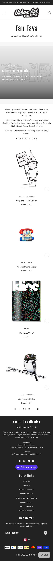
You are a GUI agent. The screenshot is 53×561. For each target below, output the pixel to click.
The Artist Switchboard (26, 498)
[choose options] (47, 189)
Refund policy (26, 494)
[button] (33, 409)
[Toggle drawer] (3, 13)
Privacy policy (26, 506)
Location (27, 481)
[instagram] (24, 460)
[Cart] (49, 12)
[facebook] (20, 460)
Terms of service (26, 511)
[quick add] (47, 321)
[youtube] (33, 460)
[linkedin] (29, 460)
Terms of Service (26, 489)
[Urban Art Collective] (26, 12)
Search (26, 485)
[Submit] (45, 533)
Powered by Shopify (26, 555)
